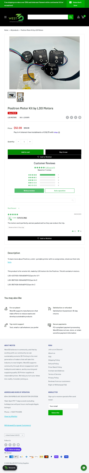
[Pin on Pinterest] (71, 117)
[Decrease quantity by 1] (18, 141)
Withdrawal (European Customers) (17, 425)
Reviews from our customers (59, 381)
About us (51, 353)
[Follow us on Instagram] (14, 444)
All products (15, 30)
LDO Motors (12, 117)
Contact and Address (56, 371)
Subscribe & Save (77, 3)
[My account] (78, 17)
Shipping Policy (54, 360)
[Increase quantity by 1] (30, 141)
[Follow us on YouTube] (18, 444)
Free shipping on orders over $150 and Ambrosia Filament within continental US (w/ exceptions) (33, 3)
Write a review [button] (29, 191)
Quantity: (11, 142)
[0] (83, 17)
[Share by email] (79, 117)
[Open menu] (5, 17)
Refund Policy (53, 364)
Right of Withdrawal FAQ (57, 385)
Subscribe (55, 413)
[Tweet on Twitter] (75, 117)
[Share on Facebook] (67, 117)
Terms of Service (54, 374)
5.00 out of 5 (50, 167)
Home (6, 30)
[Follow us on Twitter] (10, 444)
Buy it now (63, 152)
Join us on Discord (55, 349)
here (9, 262)
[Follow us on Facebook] (5, 444)
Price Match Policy (55, 367)
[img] (13, 214)
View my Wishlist (10, 416)
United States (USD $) (12, 435)
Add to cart (25, 152)
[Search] (70, 17)
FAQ (49, 356)
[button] (32, 175)
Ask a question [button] (59, 191)
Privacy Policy (53, 378)
